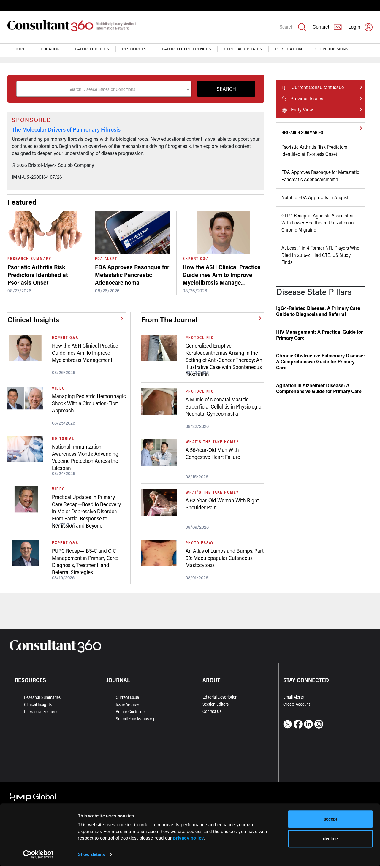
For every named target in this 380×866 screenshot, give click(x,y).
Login (354, 26)
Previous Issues (306, 98)
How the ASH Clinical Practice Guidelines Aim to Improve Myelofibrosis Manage (222, 274)
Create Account (296, 704)
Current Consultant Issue (318, 87)
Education (49, 49)
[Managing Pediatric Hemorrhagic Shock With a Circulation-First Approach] (27, 398)
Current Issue (127, 697)
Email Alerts (293, 697)
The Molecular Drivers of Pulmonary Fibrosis (66, 129)
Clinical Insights (38, 704)
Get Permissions (331, 49)
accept (330, 818)
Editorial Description (220, 697)
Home (20, 49)
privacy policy (188, 837)
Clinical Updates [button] (243, 49)
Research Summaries (42, 697)
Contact (321, 26)
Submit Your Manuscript (136, 718)
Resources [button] (134, 49)
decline (330, 838)
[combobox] (103, 89)
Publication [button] (288, 49)
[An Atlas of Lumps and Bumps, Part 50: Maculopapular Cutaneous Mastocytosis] (161, 553)
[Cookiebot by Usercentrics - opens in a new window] (38, 854)
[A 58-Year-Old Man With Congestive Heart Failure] (161, 452)
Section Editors (215, 704)
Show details (91, 854)
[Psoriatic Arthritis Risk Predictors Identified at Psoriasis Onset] (45, 232)
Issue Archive (127, 704)
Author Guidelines (131, 711)
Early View (302, 109)
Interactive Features (41, 711)
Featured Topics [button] (90, 49)
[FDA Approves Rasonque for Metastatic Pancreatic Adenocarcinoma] (132, 232)
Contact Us (211, 711)
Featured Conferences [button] (185, 49)
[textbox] (103, 89)
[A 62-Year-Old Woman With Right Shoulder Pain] (161, 502)
